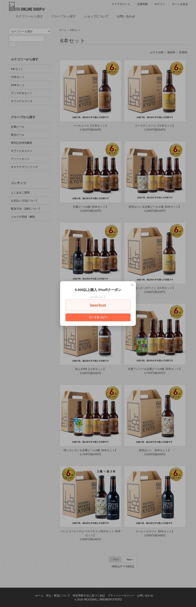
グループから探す (63, 16)
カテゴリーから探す (29, 16)
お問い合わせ (126, 16)
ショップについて (96, 16)
